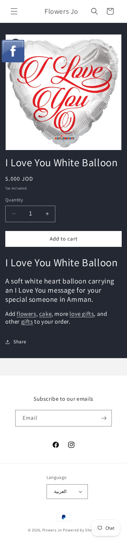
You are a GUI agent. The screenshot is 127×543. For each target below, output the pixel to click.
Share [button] (19, 341)
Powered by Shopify (81, 530)
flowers (26, 314)
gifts (27, 321)
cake (45, 314)
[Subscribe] (103, 418)
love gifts (81, 314)
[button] (14, 11)
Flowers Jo (52, 530)
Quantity (14, 200)
